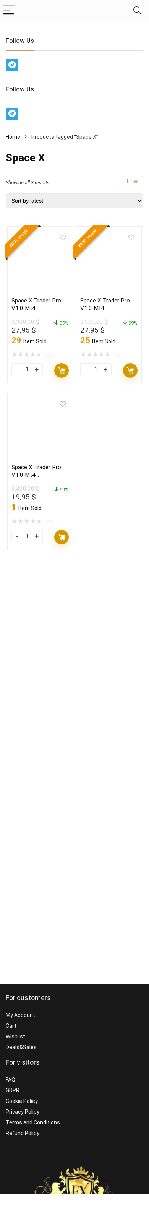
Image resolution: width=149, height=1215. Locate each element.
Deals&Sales (21, 1047)
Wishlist (15, 1036)
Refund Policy (22, 1133)
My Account (20, 1015)
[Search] (137, 10)
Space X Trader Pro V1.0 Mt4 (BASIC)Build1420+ (36, 475)
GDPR (12, 1090)
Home (13, 137)
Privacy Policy (22, 1112)
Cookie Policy (22, 1101)
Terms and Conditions (33, 1122)
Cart (11, 1026)
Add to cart (61, 370)
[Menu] (9, 10)
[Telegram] (12, 65)
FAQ (10, 1080)
